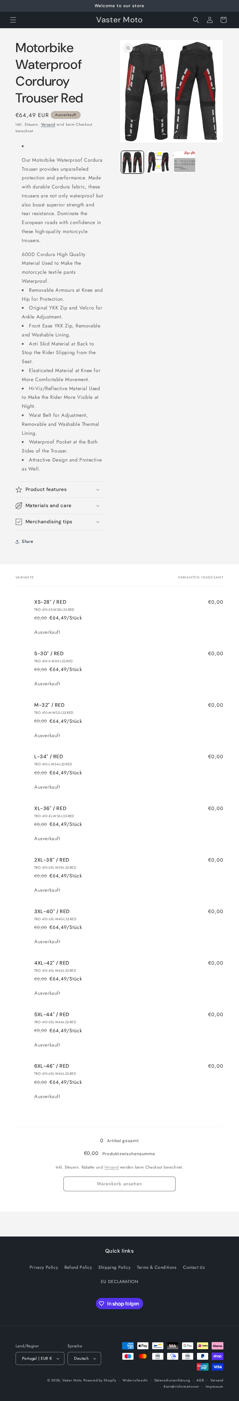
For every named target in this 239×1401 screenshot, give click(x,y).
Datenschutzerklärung (172, 1380)
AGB (200, 1380)
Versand (48, 124)
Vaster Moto (72, 1380)
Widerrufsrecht (135, 1380)
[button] (13, 20)
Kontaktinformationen (181, 1386)
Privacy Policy (44, 1267)
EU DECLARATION (119, 1281)
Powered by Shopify (99, 1380)
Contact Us (194, 1267)
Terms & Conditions (157, 1267)
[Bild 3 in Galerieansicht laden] (184, 162)
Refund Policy (78, 1267)
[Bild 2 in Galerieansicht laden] (158, 162)
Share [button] (27, 541)
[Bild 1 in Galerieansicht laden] (132, 162)
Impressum (214, 1386)
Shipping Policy (114, 1267)
